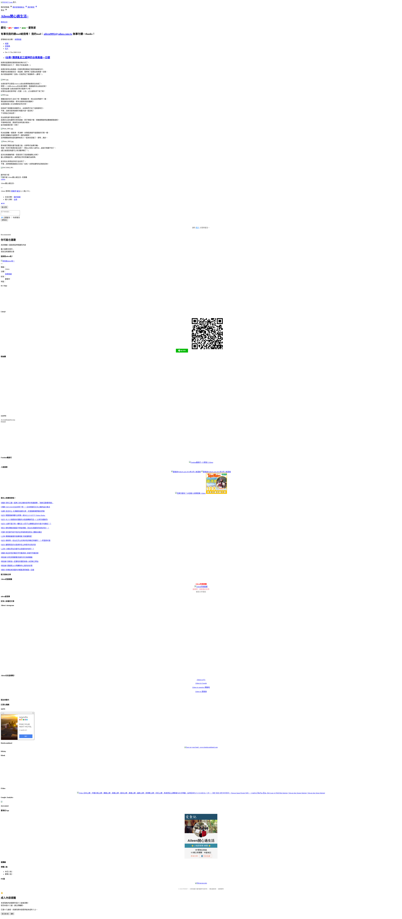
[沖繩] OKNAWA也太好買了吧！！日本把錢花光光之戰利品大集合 (25, 507)
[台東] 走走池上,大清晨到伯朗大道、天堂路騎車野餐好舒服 (23, 511)
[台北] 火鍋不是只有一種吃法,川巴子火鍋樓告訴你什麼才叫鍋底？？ (26, 524)
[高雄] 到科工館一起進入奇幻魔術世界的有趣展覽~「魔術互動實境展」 (27, 503)
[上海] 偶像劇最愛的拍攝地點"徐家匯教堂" (16, 536)
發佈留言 (4, 220)
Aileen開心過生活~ (14, 16)
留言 (18, 191)
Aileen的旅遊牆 (201, 584)
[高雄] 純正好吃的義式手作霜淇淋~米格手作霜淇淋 (19, 553)
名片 (6, 49)
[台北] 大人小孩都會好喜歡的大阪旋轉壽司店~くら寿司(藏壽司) (24, 519)
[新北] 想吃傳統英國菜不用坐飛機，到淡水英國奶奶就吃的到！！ (25, 528)
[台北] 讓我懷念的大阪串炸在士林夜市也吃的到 (18, 545)
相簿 (6, 43)
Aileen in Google (201, 683)
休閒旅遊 (18, 39)
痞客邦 (13, 191)
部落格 (7, 46)
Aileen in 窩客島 (201, 691)
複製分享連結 (201, 592)
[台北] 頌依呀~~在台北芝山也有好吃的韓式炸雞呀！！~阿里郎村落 (25, 540)
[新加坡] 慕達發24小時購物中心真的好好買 (16, 565)
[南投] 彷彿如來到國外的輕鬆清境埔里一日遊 (17, 570)
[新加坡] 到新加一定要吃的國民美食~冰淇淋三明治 (19, 561)
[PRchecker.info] (201, 883)
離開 (12, 914)
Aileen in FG (201, 680)
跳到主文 (4, 22)
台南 (15, 199)
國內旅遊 (17, 197)
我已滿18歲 (5, 914)
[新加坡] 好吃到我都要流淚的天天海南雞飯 (16, 557)
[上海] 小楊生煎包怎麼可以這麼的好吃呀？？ (17, 549)
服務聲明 (221, 889)
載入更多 (4, 207)
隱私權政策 (212, 889)
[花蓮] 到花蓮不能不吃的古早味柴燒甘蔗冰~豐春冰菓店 (21, 532)
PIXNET (185, 889)
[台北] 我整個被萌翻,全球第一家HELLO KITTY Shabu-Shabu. (23, 515)
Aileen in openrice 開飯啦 (201, 687)
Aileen (3, 179)
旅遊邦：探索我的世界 (201, 589)
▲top (3, 203)
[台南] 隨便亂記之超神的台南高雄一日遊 (27, 57)
